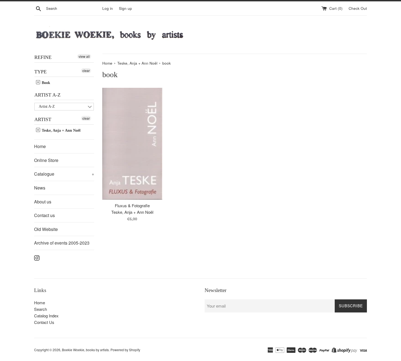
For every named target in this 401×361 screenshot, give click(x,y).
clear (86, 70)
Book (45, 83)
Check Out (358, 8)
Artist (42, 119)
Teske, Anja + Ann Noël (60, 130)
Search (40, 309)
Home (40, 146)
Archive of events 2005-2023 (61, 243)
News (39, 188)
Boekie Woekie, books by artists (85, 349)
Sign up (125, 8)
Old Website (46, 229)
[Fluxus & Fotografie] (132, 144)
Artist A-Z (47, 95)
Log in (107, 8)
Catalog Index (46, 315)
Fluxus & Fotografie (132, 205)
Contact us (44, 215)
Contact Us (44, 322)
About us (42, 201)
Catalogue (64, 174)
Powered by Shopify (125, 349)
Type (40, 71)
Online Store (46, 160)
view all (84, 56)
